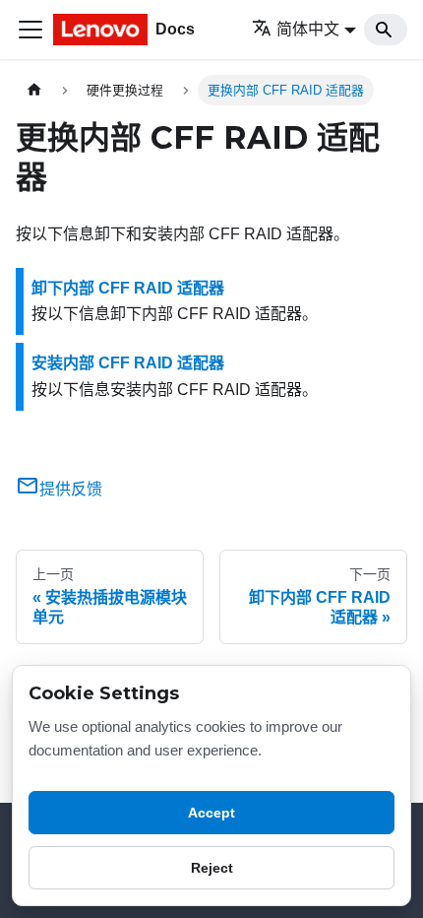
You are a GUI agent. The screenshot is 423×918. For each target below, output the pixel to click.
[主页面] (34, 90)
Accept (211, 812)
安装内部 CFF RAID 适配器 (127, 363)
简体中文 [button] (307, 29)
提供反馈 (70, 489)
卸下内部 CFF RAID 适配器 (127, 288)
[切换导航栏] (30, 29)
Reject (212, 868)
